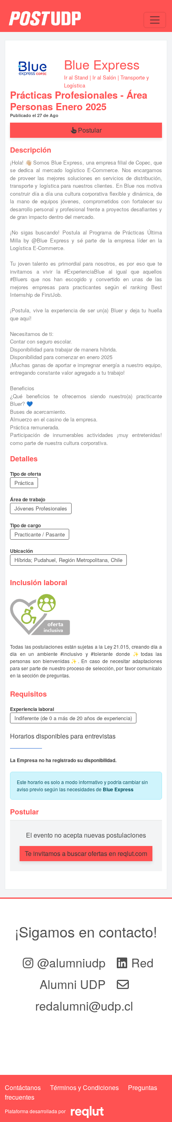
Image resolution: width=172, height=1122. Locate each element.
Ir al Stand (76, 77)
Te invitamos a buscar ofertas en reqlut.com (86, 853)
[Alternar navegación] (155, 20)
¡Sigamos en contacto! (86, 931)
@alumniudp (73, 962)
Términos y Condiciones (84, 1087)
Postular (89, 130)
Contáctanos (23, 1087)
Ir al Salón (104, 77)
